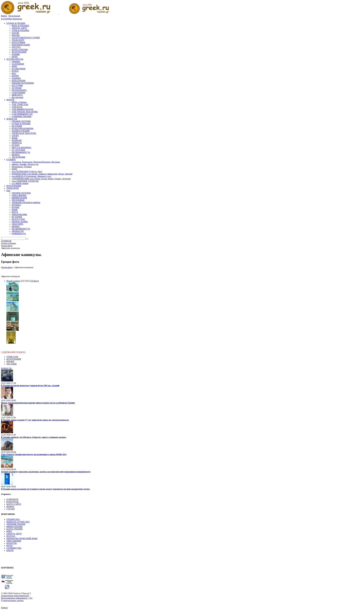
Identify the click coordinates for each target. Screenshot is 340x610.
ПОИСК (10, 506)
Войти (4, 16)
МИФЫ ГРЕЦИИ (14, 526)
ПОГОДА (10, 536)
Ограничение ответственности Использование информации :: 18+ (17, 597)
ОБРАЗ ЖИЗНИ (13, 541)
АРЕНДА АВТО (14, 534)
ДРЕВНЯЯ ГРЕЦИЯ (15, 524)
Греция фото (6, 267)
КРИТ (9, 531)
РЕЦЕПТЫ (11, 543)
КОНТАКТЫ (12, 502)
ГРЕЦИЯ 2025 (13, 519)
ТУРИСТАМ (12, 357)
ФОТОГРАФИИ (13, 359)
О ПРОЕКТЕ (12, 499)
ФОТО (9, 546)
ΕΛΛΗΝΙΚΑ (6, 19)
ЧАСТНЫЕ (11, 364)
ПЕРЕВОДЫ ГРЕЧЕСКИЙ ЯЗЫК (21, 538)
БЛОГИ (9, 550)
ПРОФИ (10, 361)
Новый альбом (13, 281)
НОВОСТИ (6, 368)
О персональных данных (12, 600)
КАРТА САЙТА (13, 504)
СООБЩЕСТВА (13, 548)
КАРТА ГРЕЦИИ (14, 529)
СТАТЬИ (10, 509)
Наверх (4, 608)
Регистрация (14, 16)
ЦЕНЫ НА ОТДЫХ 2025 (17, 522)
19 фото (34, 281)
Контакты (17, 19)
